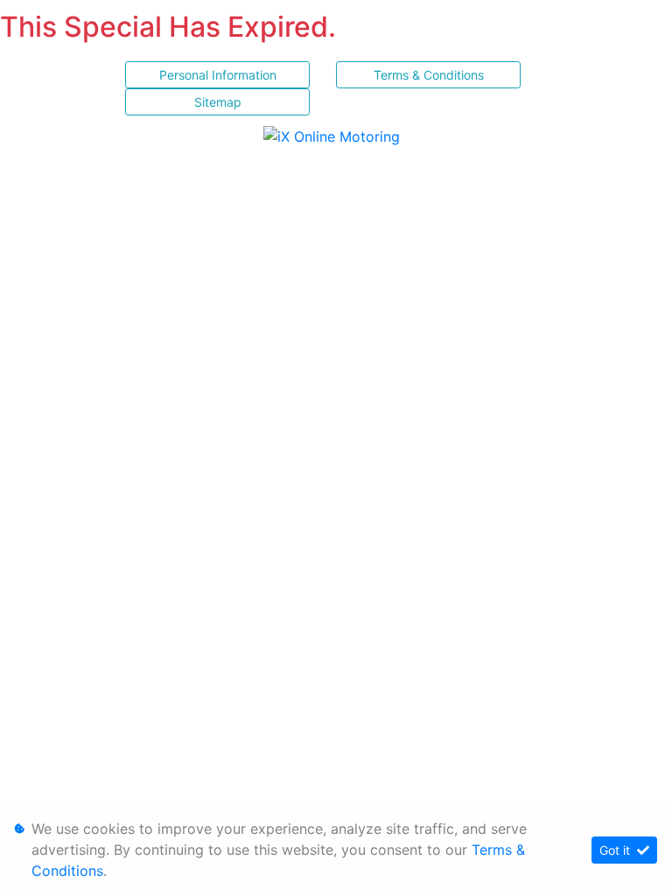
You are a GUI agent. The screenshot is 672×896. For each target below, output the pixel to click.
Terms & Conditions (429, 74)
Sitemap (218, 101)
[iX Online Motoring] (336, 135)
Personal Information (217, 74)
